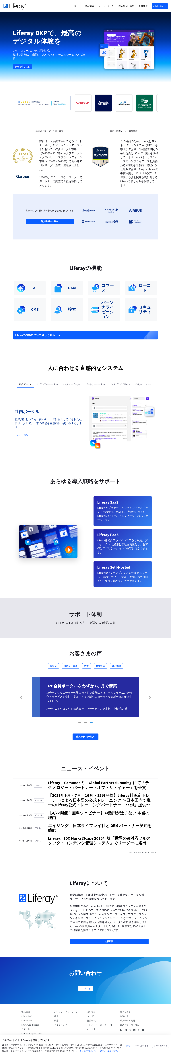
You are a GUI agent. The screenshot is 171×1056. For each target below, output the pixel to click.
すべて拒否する (160, 1045)
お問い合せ (125, 1016)
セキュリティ (60, 1024)
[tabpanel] (85, 423)
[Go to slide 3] (91, 722)
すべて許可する (141, 1045)
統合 (56, 1016)
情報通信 (100, 665)
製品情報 (25, 1012)
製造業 (53, 665)
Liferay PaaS (26, 1020)
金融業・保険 (70, 665)
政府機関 (116, 665)
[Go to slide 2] (85, 722)
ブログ (90, 1016)
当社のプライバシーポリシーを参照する (98, 1051)
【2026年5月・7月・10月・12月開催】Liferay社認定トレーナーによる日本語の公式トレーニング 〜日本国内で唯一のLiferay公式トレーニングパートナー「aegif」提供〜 (99, 800)
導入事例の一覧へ (49, 221)
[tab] (25, 384)
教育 (86, 665)
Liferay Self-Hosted (30, 1024)
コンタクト (85, 988)
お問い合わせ (160, 6)
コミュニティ (126, 1012)
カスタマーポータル (129, 1024)
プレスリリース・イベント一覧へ (142, 852)
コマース (25, 1029)
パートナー (92, 1029)
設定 (128, 1045)
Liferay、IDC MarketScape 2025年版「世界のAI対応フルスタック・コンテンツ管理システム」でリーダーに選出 (99, 841)
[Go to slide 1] (79, 722)
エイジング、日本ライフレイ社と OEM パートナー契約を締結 (100, 828)
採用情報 (91, 1020)
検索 (56, 1020)
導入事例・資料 (127, 1020)
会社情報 (91, 1012)
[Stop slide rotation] (74, 722)
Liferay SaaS (26, 1016)
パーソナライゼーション (66, 1012)
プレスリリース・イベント (100, 1024)
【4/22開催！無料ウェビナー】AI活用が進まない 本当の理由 (98, 815)
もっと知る (22, 435)
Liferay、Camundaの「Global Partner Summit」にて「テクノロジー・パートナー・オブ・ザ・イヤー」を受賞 (98, 785)
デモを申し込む (22, 66)
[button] (74, 6)
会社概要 (109, 941)
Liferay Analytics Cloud (31, 1033)
